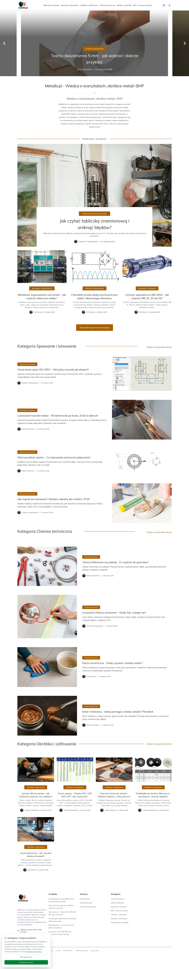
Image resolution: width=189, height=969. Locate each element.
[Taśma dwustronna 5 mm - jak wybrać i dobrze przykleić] (94, 43)
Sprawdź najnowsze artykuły (94, 327)
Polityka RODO (68, 950)
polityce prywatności (34, 952)
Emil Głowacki (84, 899)
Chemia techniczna (107, 5)
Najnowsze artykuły (51, 5)
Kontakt (58, 950)
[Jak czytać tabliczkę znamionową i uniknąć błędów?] (94, 195)
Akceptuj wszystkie (26, 962)
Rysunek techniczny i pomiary (94, 214)
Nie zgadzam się (26, 957)
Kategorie (115, 894)
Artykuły (53, 894)
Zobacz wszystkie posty (159, 347)
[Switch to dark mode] (170, 5)
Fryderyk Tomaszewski (88, 907)
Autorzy (84, 894)
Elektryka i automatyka (94, 288)
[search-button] (164, 5)
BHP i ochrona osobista (142, 5)
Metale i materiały (124, 5)
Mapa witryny (95, 950)
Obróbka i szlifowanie (89, 5)
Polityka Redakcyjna (81, 950)
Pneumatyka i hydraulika (120, 922)
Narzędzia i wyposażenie (42, 288)
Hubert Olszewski (86, 903)
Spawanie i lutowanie (69, 5)
